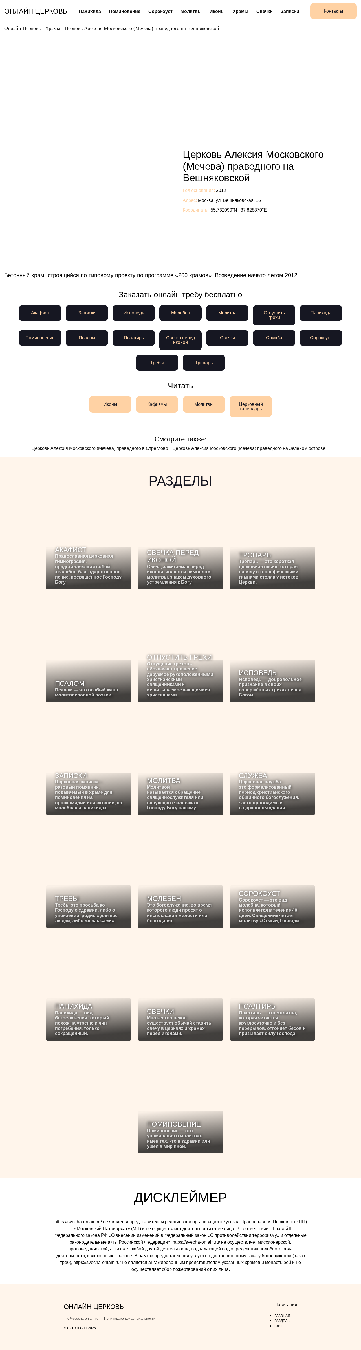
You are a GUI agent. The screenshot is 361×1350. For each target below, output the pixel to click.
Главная (282, 1316)
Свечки (264, 11)
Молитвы (191, 11)
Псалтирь (134, 337)
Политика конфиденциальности (129, 1319)
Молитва (227, 312)
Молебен (180, 312)
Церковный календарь (251, 406)
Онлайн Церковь (35, 11)
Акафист (40, 312)
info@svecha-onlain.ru (81, 1319)
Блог (278, 1326)
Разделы (282, 1321)
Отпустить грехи (274, 315)
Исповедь (134, 312)
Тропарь (204, 362)
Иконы (217, 11)
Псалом (87, 337)
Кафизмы (157, 404)
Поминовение (124, 11)
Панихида (90, 11)
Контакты (333, 11)
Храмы (240, 11)
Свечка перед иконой (180, 340)
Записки (290, 11)
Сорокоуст (160, 11)
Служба (274, 337)
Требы (157, 362)
